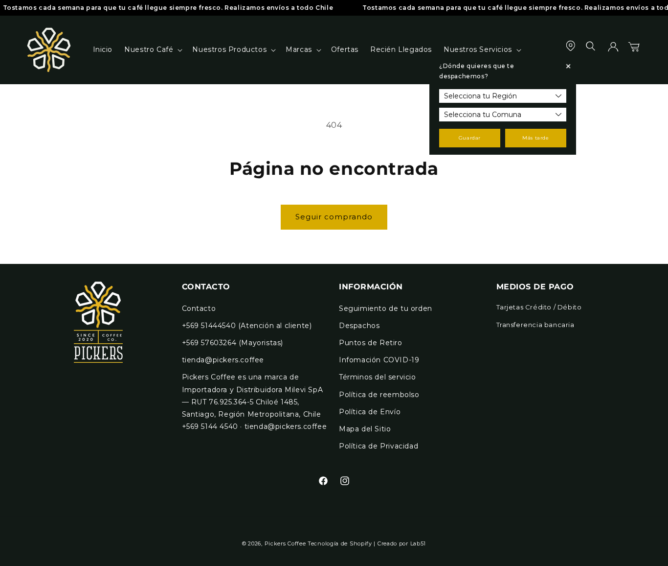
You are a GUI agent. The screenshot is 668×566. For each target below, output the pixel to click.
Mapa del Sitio (365, 428)
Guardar (470, 138)
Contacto (199, 308)
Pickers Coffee (285, 543)
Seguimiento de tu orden (385, 308)
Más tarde (535, 138)
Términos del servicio (377, 377)
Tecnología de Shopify (340, 543)
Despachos (359, 325)
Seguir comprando (334, 216)
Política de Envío (370, 411)
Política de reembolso (379, 394)
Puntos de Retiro (370, 342)
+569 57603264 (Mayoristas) (233, 342)
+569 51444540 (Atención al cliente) (247, 325)
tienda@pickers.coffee (223, 359)
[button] (152, 49)
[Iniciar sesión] (613, 50)
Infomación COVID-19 (379, 359)
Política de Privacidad (378, 446)
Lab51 (418, 543)
